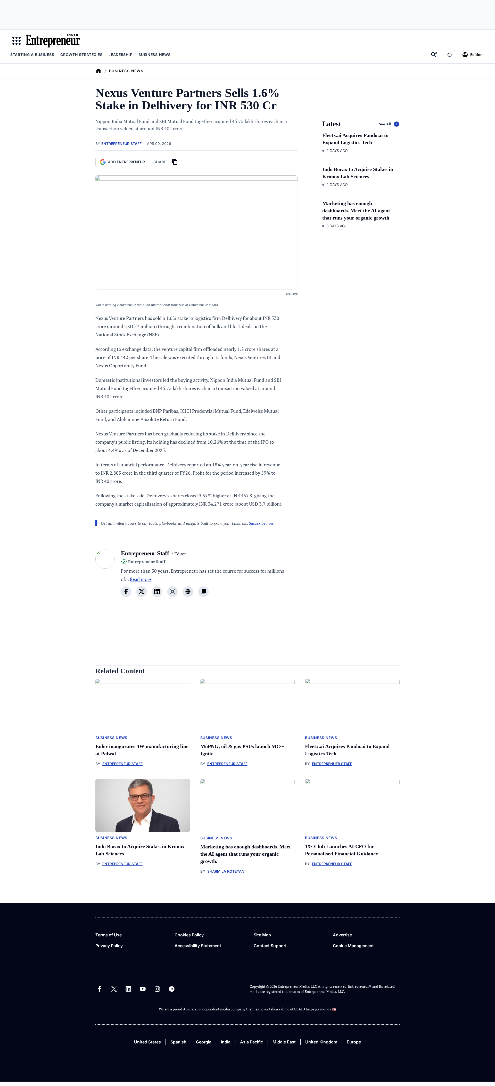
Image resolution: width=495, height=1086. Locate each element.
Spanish (178, 1041)
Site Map (262, 934)
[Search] (434, 55)
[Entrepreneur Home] (98, 71)
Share (160, 162)
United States (147, 1041)
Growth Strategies (81, 54)
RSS (172, 989)
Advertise (342, 934)
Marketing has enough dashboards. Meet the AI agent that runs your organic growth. (356, 210)
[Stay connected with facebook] (126, 591)
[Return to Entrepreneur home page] (53, 40)
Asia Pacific (251, 1041)
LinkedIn (128, 989)
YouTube (143, 989)
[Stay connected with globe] (188, 591)
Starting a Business (32, 54)
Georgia (203, 1041)
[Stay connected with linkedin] (157, 591)
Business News (154, 54)
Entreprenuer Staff (332, 763)
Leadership (120, 54)
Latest (331, 123)
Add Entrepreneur (126, 162)
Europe (354, 1041)
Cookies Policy (189, 934)
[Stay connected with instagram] (172, 591)
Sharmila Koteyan (225, 871)
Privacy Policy (109, 945)
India (225, 1041)
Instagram (157, 989)
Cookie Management (353, 945)
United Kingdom (321, 1041)
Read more (141, 579)
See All (385, 123)
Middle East (284, 1041)
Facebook (99, 989)
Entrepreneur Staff (121, 143)
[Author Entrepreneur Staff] (105, 576)
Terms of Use (108, 934)
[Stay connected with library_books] (203, 591)
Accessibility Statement (198, 945)
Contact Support (270, 945)
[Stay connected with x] (141, 591)
